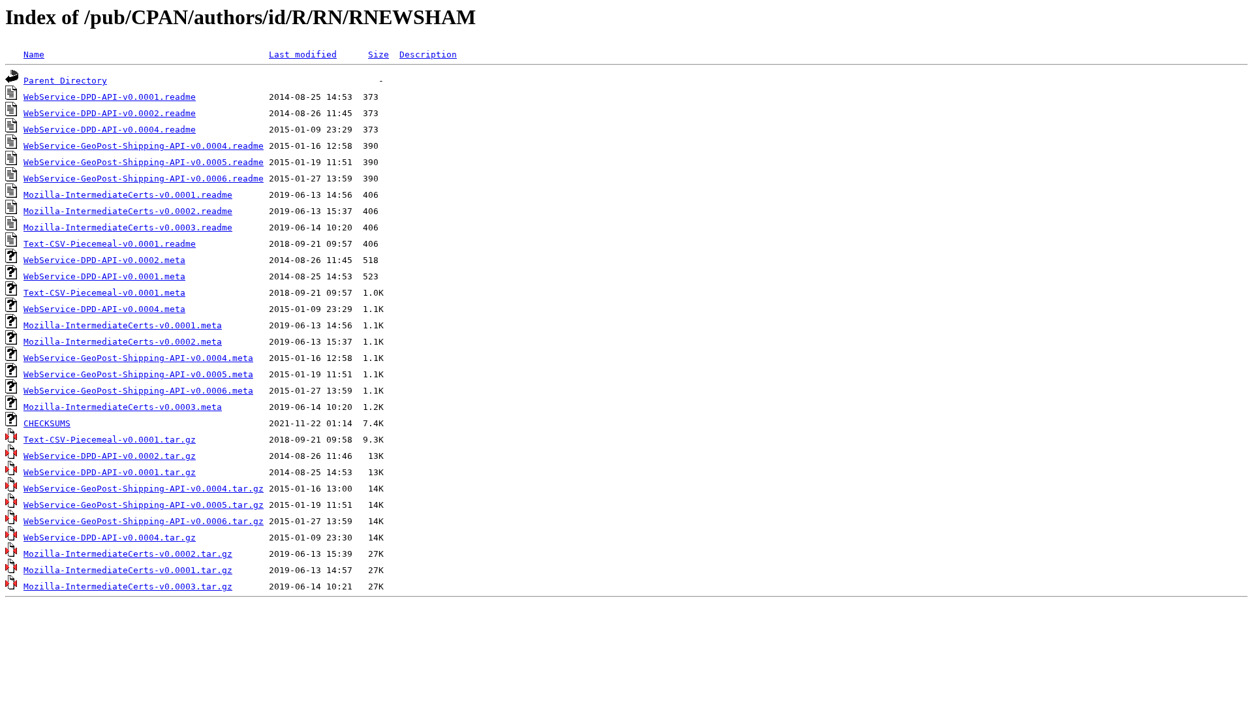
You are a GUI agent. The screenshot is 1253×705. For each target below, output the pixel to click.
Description (428, 54)
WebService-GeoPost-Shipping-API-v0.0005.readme (143, 162)
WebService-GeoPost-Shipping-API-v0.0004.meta (138, 358)
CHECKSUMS (46, 423)
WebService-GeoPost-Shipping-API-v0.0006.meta (138, 391)
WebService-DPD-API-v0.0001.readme (109, 97)
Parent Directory (65, 81)
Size (378, 54)
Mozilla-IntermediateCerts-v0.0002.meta (122, 342)
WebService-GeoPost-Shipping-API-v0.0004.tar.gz (143, 489)
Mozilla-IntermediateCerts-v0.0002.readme (127, 211)
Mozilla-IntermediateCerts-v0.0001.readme (127, 195)
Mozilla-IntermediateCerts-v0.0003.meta (122, 407)
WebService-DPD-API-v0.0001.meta (104, 276)
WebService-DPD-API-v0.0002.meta (104, 260)
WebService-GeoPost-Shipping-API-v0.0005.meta (138, 374)
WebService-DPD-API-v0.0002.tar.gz (109, 456)
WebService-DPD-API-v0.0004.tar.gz (109, 537)
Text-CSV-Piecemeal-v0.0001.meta (104, 293)
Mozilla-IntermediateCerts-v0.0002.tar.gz (127, 554)
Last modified (303, 54)
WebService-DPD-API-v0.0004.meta (104, 309)
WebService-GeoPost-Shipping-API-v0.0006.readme (143, 178)
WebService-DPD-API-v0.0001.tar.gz (109, 472)
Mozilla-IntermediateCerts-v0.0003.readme (127, 227)
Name (33, 54)
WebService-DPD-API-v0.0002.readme (109, 113)
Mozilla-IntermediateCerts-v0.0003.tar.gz (127, 586)
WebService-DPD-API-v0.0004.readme (109, 129)
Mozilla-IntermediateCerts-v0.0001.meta (122, 325)
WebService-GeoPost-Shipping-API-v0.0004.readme (143, 146)
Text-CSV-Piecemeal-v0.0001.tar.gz (109, 440)
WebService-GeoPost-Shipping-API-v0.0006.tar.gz (143, 521)
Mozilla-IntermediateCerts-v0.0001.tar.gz (127, 570)
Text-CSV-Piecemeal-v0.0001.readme (109, 244)
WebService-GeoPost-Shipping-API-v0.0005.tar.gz (143, 505)
